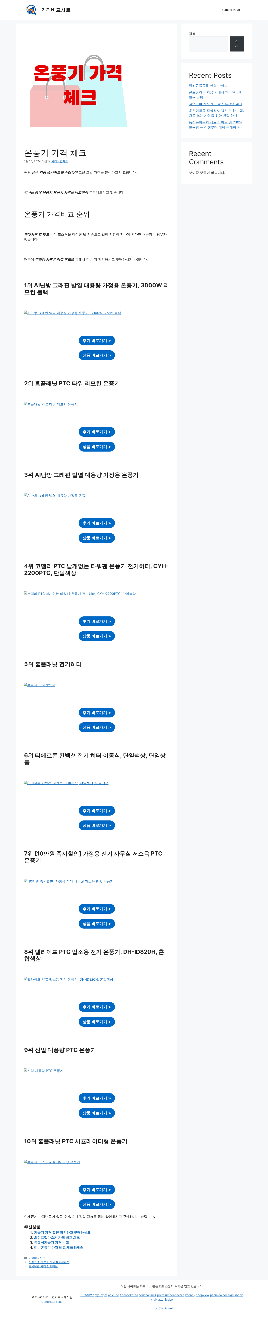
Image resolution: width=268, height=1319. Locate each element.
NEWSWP (87, 1295)
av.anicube (165, 1299)
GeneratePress (51, 1302)
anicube (113, 1295)
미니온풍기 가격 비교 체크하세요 (58, 1247)
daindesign (226, 1295)
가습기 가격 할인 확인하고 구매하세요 (62, 1232)
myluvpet (101, 1295)
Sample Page (231, 10)
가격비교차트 (56, 10)
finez (152, 1295)
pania (214, 1295)
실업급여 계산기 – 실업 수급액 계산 (215, 104)
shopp (238, 1295)
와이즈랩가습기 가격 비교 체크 (57, 1237)
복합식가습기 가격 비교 (51, 1242)
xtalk (154, 1299)
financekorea (129, 1295)
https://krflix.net (162, 1308)
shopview (202, 1295)
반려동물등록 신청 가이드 (208, 86)
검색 (192, 34)
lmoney (190, 1295)
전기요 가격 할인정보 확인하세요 (49, 1262)
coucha (144, 1295)
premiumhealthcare (170, 1295)
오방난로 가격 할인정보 (43, 1266)
